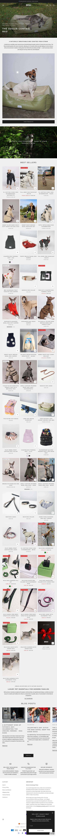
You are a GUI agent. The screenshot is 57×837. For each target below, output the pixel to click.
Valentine (30, 724)
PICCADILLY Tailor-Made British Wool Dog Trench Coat (46, 323)
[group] (28, 20)
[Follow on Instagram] (3, 819)
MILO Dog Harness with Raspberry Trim (11, 679)
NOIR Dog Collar (28, 516)
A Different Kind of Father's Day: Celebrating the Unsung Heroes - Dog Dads (12, 729)
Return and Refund (6, 789)
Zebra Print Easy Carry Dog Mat (46, 355)
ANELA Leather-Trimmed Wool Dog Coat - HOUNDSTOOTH (28, 387)
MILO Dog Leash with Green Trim (11, 648)
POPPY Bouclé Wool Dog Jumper (28, 257)
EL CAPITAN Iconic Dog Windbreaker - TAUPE (46, 193)
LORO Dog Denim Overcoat (28, 419)
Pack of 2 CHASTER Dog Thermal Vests (46, 291)
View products (28, 121)
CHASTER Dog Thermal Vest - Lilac (28, 450)
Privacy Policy (5, 787)
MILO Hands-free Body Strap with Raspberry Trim (28, 616)
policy (31, 810)
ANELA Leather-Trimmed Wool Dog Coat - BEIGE (46, 484)
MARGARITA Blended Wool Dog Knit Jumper (10, 322)
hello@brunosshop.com (42, 806)
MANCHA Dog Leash (46, 385)
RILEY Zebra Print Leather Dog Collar (11, 450)
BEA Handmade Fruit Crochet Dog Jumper (11, 291)
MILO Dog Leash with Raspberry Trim (46, 615)
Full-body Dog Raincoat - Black (46, 257)
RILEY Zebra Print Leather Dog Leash (11, 549)
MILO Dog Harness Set (46, 548)
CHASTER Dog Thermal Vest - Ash (11, 257)
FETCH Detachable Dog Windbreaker (46, 225)
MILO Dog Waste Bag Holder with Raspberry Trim (28, 582)
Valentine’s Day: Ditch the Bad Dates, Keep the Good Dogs (38, 729)
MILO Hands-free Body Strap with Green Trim (10, 615)
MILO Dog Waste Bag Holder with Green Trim (46, 581)
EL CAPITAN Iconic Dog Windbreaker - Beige (28, 549)
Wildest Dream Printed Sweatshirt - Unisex (28, 355)
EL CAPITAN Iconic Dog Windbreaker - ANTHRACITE (10, 194)
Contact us (4, 797)
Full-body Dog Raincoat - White (28, 193)
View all (28, 755)
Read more (4, 745)
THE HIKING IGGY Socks (10, 418)
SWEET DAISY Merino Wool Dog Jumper (11, 355)
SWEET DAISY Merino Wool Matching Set (28, 225)
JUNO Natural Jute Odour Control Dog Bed (46, 419)
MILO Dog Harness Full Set (10, 581)
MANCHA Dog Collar (28, 290)
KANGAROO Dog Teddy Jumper (28, 322)
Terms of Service (6, 794)
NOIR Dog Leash (11, 516)
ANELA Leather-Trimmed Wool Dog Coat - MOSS (28, 484)
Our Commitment (29, 698)
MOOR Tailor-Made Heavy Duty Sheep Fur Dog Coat (10, 225)
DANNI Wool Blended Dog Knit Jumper (46, 517)
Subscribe (40, 830)
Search (4, 785)
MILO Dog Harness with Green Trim (28, 648)
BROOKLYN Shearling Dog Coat (10, 484)
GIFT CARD (46, 647)
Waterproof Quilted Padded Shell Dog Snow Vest (46, 451)
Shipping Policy (5, 792)
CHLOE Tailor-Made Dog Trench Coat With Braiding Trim (11, 387)
